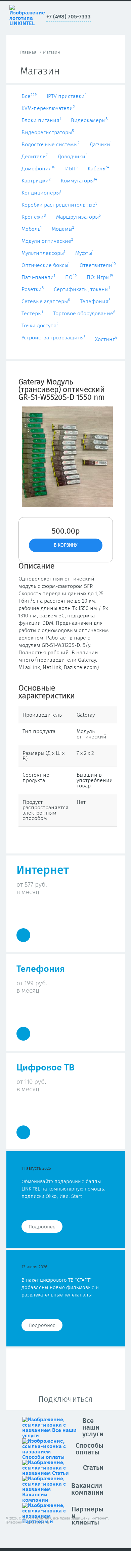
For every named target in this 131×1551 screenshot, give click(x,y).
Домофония (38, 168)
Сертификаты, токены (82, 289)
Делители (34, 156)
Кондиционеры (41, 193)
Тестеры (32, 313)
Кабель (98, 168)
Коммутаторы (79, 180)
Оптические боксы (45, 265)
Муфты (84, 253)
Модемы (63, 229)
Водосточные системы (50, 144)
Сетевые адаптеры (45, 301)
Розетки (32, 289)
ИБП (71, 168)
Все (29, 96)
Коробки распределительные (59, 205)
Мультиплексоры (43, 253)
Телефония (95, 301)
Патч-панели (38, 277)
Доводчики (72, 156)
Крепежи (33, 217)
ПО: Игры (100, 277)
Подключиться (65, 1399)
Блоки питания (41, 120)
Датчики (101, 144)
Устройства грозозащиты (53, 337)
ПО (71, 277)
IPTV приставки (67, 96)
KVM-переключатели (48, 108)
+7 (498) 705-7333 (68, 17)
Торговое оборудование (84, 313)
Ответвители (98, 265)
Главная (28, 52)
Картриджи (36, 180)
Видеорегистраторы (47, 132)
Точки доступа (39, 325)
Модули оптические (47, 241)
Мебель (31, 229)
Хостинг (106, 339)
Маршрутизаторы (78, 217)
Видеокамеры (89, 120)
